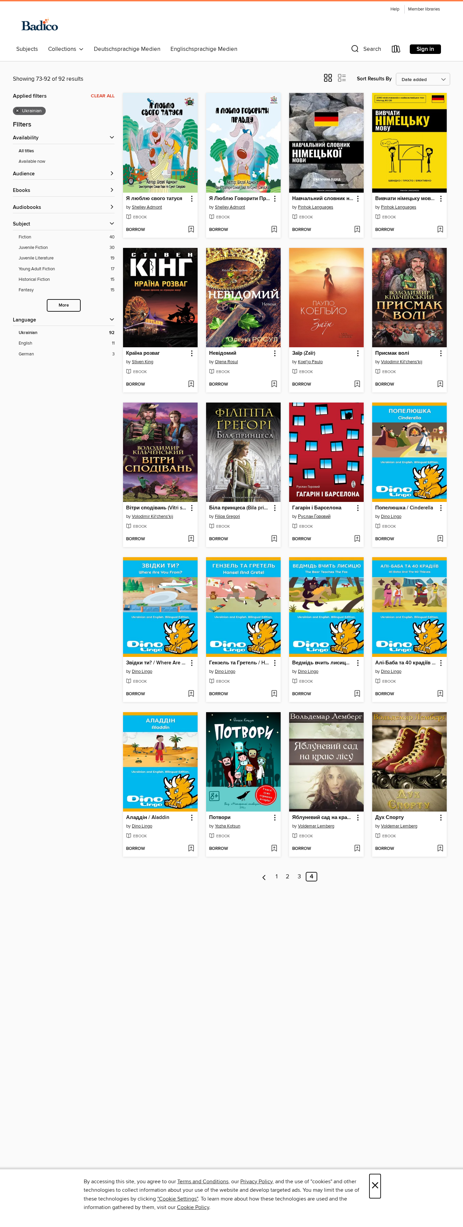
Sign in (425, 49)
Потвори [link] (219, 818)
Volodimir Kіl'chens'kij (401, 362)
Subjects (27, 49)
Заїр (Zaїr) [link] (303, 353)
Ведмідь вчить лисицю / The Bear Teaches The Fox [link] (323, 663)
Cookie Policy (193, 1207)
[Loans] (396, 50)
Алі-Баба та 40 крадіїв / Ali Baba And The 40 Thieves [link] (406, 663)
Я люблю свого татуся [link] (154, 199)
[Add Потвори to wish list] (274, 848)
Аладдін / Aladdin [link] (147, 818)
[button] (365, 50)
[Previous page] (264, 877)
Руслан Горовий (314, 516)
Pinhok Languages (315, 207)
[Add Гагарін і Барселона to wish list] (357, 539)
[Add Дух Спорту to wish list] (440, 848)
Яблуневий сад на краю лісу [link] (323, 818)
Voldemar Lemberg (316, 826)
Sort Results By (374, 79)
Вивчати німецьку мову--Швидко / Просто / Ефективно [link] (406, 199)
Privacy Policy (256, 1181)
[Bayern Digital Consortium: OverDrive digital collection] (39, 23)
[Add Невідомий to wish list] (274, 384)
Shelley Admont (147, 207)
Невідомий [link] (222, 353)
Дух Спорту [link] (389, 818)
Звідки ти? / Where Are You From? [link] (157, 663)
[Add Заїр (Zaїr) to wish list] (357, 384)
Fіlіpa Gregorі (227, 516)
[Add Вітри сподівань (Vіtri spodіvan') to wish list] (191, 539)
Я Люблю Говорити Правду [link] (240, 199)
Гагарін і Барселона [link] (316, 508)
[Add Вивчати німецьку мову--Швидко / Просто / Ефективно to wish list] (440, 230)
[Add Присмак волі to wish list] (440, 384)
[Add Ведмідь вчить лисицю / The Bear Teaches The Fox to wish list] (357, 694)
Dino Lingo (391, 516)
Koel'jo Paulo (310, 362)
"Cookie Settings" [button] (177, 1198)
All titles (26, 151)
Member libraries (424, 9)
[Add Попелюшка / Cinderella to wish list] (440, 539)
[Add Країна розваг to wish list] (191, 384)
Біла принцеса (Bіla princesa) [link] (240, 508)
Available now (32, 161)
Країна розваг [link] (143, 353)
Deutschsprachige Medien (127, 49)
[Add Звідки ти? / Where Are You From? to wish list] (191, 694)
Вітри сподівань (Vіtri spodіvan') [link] (157, 508)
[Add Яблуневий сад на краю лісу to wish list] (357, 848)
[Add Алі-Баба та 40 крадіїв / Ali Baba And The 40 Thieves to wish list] (440, 694)
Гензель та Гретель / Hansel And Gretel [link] (240, 663)
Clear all (103, 96)
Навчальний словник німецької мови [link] (323, 199)
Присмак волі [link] (392, 353)
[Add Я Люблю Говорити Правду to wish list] (274, 230)
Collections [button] (63, 49)
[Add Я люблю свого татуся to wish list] (191, 230)
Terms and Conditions (202, 1181)
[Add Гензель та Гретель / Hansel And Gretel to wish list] (274, 694)
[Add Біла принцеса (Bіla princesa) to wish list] (274, 539)
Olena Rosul (226, 362)
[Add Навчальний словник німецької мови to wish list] (357, 230)
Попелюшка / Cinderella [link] (404, 508)
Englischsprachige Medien (203, 49)
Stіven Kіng (142, 362)
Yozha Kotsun (227, 826)
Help (394, 9)
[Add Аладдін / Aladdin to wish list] (191, 848)
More (64, 305)
